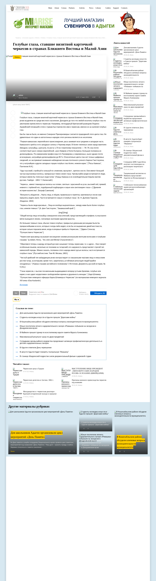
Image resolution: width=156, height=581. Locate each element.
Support (116, 8)
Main (50, 8)
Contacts (124, 8)
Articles (82, 8)
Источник (24, 285)
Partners (72, 8)
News (91, 8)
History (43, 38)
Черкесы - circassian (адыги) (24, 38)
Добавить (84, 293)
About (56, 8)
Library (98, 8)
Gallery (108, 8)
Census (63, 8)
